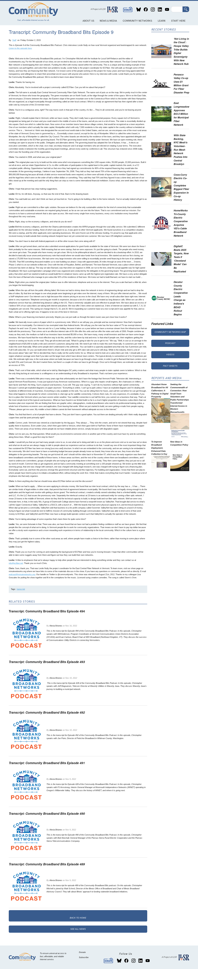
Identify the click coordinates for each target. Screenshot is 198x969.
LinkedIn (160, 9)
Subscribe (83, 957)
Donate (128, 9)
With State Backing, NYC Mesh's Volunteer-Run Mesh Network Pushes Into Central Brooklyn (180, 149)
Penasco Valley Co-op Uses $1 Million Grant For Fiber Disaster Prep (181, 83)
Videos (170, 354)
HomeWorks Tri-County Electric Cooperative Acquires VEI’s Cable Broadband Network (181, 223)
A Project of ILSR (98, 9)
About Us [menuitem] (88, 20)
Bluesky (139, 9)
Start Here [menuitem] (178, 20)
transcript (21, 589)
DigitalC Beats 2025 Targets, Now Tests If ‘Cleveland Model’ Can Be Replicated (181, 258)
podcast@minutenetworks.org (22, 574)
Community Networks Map (170, 332)
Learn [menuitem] (161, 20)
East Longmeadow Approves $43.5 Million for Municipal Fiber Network (181, 113)
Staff (14, 40)
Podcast (170, 343)
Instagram (153, 9)
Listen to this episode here (20, 48)
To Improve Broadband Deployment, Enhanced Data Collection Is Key (159, 448)
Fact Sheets (170, 366)
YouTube (167, 9)
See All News (78, 929)
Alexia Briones (55, 626)
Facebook (146, 9)
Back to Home (78, 918)
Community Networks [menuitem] (137, 20)
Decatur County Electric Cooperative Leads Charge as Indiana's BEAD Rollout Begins (181, 298)
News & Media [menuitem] (108, 20)
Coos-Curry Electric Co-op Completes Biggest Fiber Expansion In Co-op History (181, 187)
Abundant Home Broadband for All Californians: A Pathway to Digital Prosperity (159, 390)
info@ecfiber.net (16, 563)
